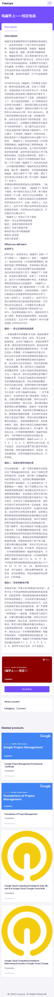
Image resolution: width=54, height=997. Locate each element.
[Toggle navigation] (49, 3)
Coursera (21, 708)
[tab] (11, 27)
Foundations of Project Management (21, 814)
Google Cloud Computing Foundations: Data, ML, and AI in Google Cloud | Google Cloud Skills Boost (26, 889)
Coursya (7, 3)
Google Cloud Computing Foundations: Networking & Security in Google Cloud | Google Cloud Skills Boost (26, 963)
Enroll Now (27, 689)
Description (11, 27)
